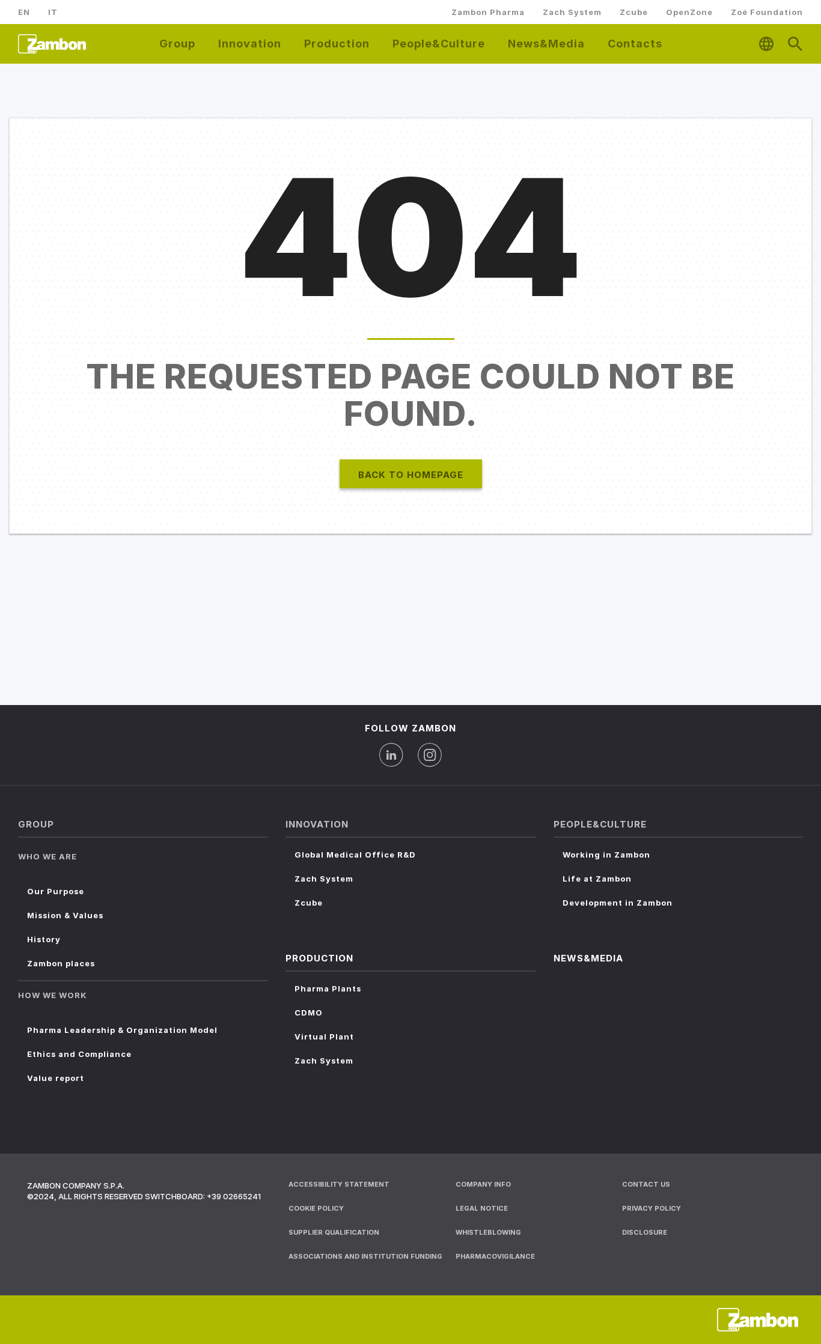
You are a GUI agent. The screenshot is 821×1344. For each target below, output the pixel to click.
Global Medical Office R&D (355, 854)
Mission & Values (65, 915)
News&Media (546, 43)
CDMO (309, 1012)
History (44, 939)
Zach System (572, 12)
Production (337, 43)
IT (53, 12)
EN (24, 12)
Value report (55, 1078)
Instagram (430, 755)
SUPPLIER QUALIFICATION (333, 1232)
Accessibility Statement (338, 1184)
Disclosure (644, 1232)
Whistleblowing (488, 1232)
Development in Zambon (618, 902)
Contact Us (646, 1184)
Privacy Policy (651, 1208)
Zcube (634, 12)
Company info (483, 1184)
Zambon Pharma (488, 12)
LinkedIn (391, 755)
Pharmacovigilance (495, 1256)
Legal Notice (482, 1208)
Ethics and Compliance (79, 1054)
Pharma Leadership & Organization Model (122, 1030)
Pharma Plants (328, 988)
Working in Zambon (606, 854)
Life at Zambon (597, 878)
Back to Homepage (410, 474)
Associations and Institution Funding (365, 1256)
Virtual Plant (324, 1036)
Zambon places (61, 963)
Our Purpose (55, 891)
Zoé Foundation (767, 12)
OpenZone (689, 12)
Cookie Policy (316, 1208)
